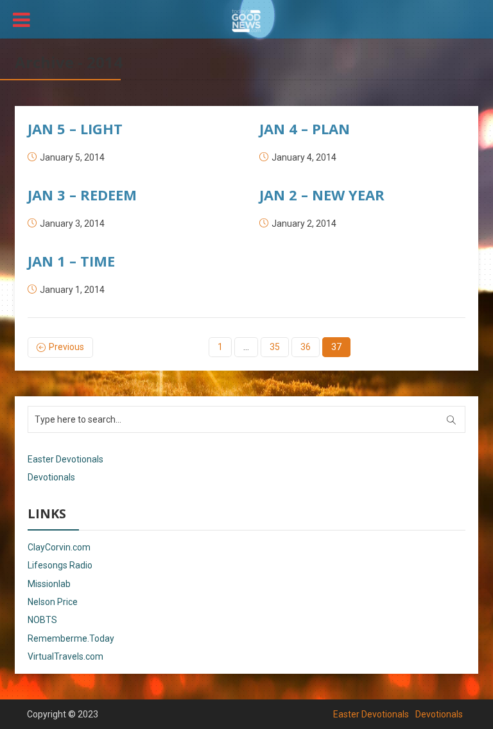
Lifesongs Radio (60, 565)
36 (305, 347)
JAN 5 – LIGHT (75, 128)
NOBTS (42, 620)
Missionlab (49, 584)
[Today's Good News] (246, 20)
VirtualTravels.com (65, 656)
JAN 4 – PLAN (304, 128)
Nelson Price (53, 602)
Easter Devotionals (65, 459)
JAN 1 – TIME (71, 260)
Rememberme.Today (71, 638)
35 (275, 347)
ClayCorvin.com (59, 547)
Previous (66, 347)
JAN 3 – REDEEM (82, 194)
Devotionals (51, 477)
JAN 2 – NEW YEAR (322, 194)
